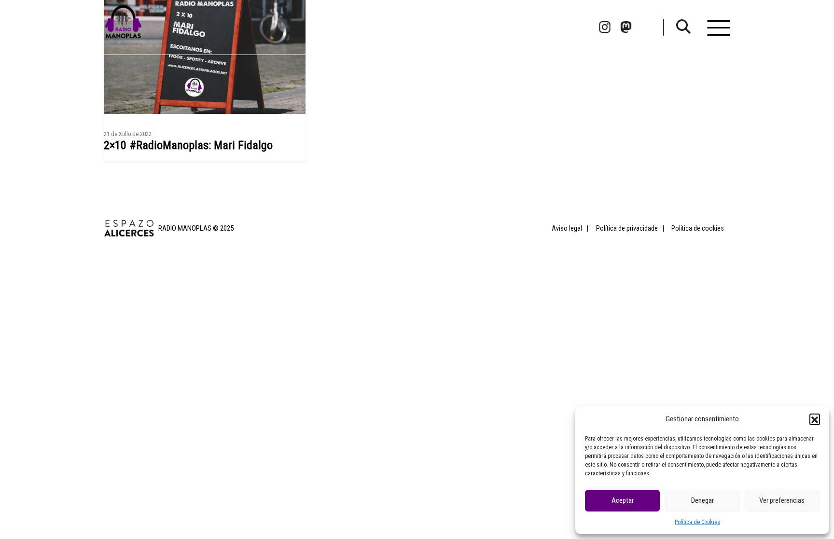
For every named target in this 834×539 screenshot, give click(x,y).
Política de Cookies (697, 522)
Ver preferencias (782, 500)
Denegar (702, 500)
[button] (815, 419)
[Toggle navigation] (718, 27)
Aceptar (623, 500)
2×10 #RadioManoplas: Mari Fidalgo (188, 145)
